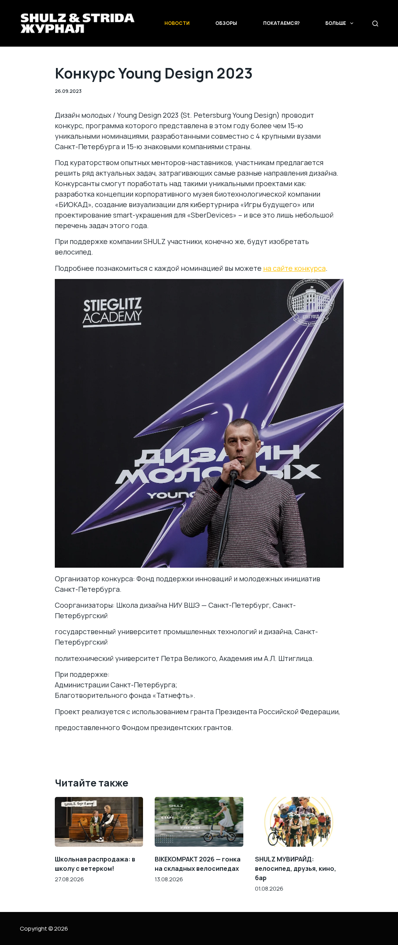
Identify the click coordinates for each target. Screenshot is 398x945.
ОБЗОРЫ (226, 23)
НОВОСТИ (177, 23)
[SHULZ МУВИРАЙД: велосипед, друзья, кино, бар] (299, 822)
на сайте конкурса (294, 268)
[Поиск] (375, 23)
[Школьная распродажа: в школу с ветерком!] (99, 822)
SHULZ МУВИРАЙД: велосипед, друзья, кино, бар (295, 868)
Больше (335, 23)
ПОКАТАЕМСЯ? (281, 23)
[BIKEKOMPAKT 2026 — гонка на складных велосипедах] (199, 822)
